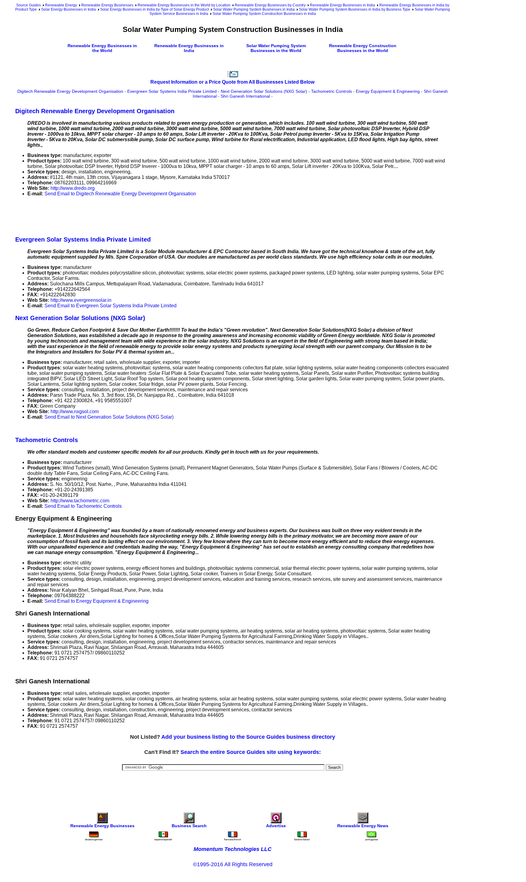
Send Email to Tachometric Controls (83, 506)
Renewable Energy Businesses (107, 5)
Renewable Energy (61, 5)
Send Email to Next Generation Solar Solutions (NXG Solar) (109, 417)
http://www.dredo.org (73, 188)
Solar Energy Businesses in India (68, 9)
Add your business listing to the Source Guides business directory (248, 737)
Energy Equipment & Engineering (388, 91)
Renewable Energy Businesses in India (342, 5)
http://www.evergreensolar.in (81, 300)
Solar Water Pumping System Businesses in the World (276, 48)
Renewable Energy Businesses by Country (270, 5)
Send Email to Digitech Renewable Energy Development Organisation (120, 193)
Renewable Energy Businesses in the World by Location (184, 5)
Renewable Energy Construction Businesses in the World (362, 48)
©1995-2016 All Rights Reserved (232, 864)
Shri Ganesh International (245, 96)
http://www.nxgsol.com (75, 411)
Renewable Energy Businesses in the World (102, 48)
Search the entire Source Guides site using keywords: (251, 752)
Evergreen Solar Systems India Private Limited (172, 91)
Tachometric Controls (331, 91)
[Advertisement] (126, 215)
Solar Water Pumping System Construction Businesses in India (264, 14)
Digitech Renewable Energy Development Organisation (70, 91)
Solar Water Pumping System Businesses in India (254, 9)
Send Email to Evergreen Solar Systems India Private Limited (110, 305)
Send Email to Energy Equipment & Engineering (96, 601)
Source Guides (28, 5)
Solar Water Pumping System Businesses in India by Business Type (354, 9)
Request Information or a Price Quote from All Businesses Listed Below (232, 82)
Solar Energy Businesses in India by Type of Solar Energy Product (154, 9)
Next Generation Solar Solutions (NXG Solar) (264, 91)
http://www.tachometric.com (80, 500)
